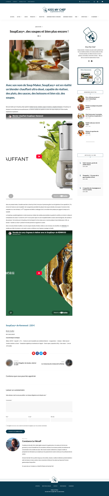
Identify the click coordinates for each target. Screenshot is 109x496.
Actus (18, 17)
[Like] (33, 353)
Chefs (26, 17)
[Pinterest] (44, 353)
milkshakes (64, 226)
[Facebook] (37, 353)
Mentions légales (46, 486)
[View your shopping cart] (102, 1)
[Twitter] (41, 353)
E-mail (30, 417)
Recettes (41, 17)
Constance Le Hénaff (31, 441)
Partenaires (31, 1)
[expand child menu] (80, 19)
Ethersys (56, 490)
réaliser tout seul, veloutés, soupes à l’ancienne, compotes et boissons (46, 107)
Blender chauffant (10, 331)
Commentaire (9, 400)
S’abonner (94, 17)
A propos (8, 1)
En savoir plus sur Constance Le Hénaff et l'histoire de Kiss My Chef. (38, 466)
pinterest (97, 1)
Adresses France (67, 17)
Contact (15, 1)
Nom (7, 417)
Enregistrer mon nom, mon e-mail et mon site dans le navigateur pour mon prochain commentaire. (27, 426)
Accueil (12, 17)
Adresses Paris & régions (54, 17)
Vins (76, 17)
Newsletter (22, 1)
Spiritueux (84, 17)
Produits (32, 17)
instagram (94, 1)
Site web (52, 417)
